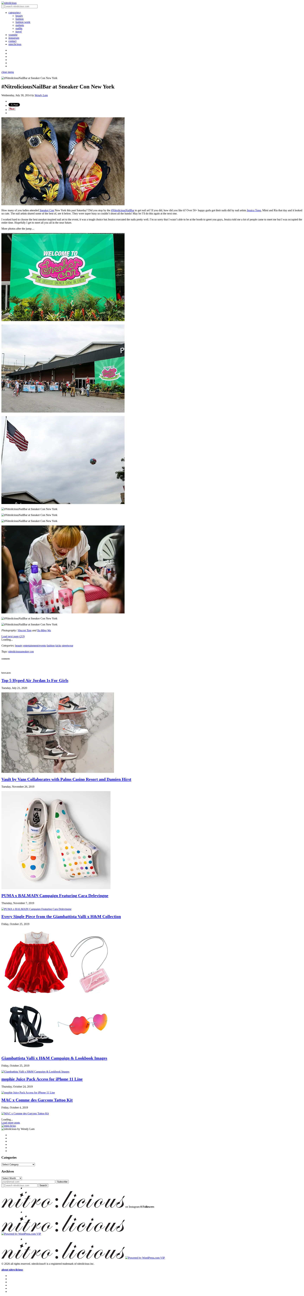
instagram (13, 37)
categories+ (14, 12)
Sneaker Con (47, 210)
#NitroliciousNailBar (122, 210)
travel (18, 31)
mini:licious (14, 44)
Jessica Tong (254, 210)
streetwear (67, 645)
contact (12, 41)
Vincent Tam (24, 630)
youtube (12, 34)
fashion (19, 18)
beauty (19, 15)
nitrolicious (14, 651)
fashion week (22, 22)
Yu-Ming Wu (44, 630)
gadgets (19, 25)
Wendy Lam (41, 95)
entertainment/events (34, 645)
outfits (18, 28)
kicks (58, 645)
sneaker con (27, 651)
